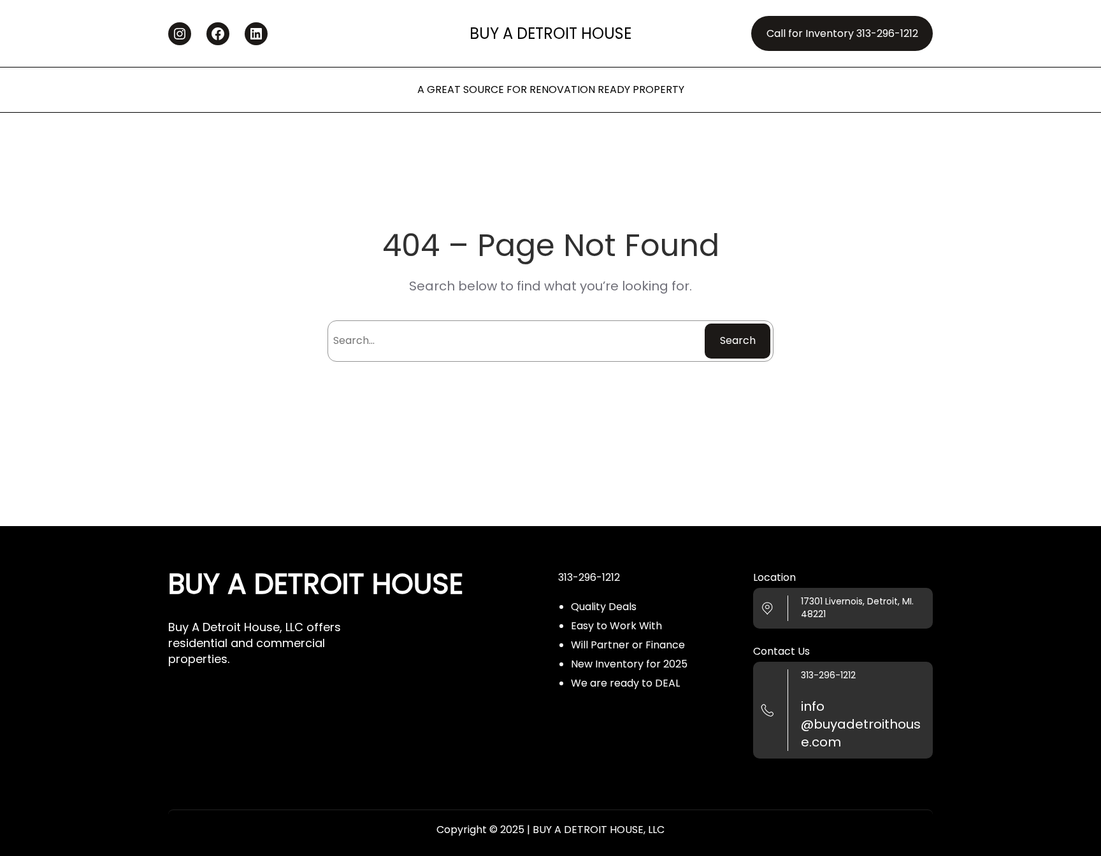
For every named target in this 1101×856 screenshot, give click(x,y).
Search (738, 340)
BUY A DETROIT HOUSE (550, 33)
